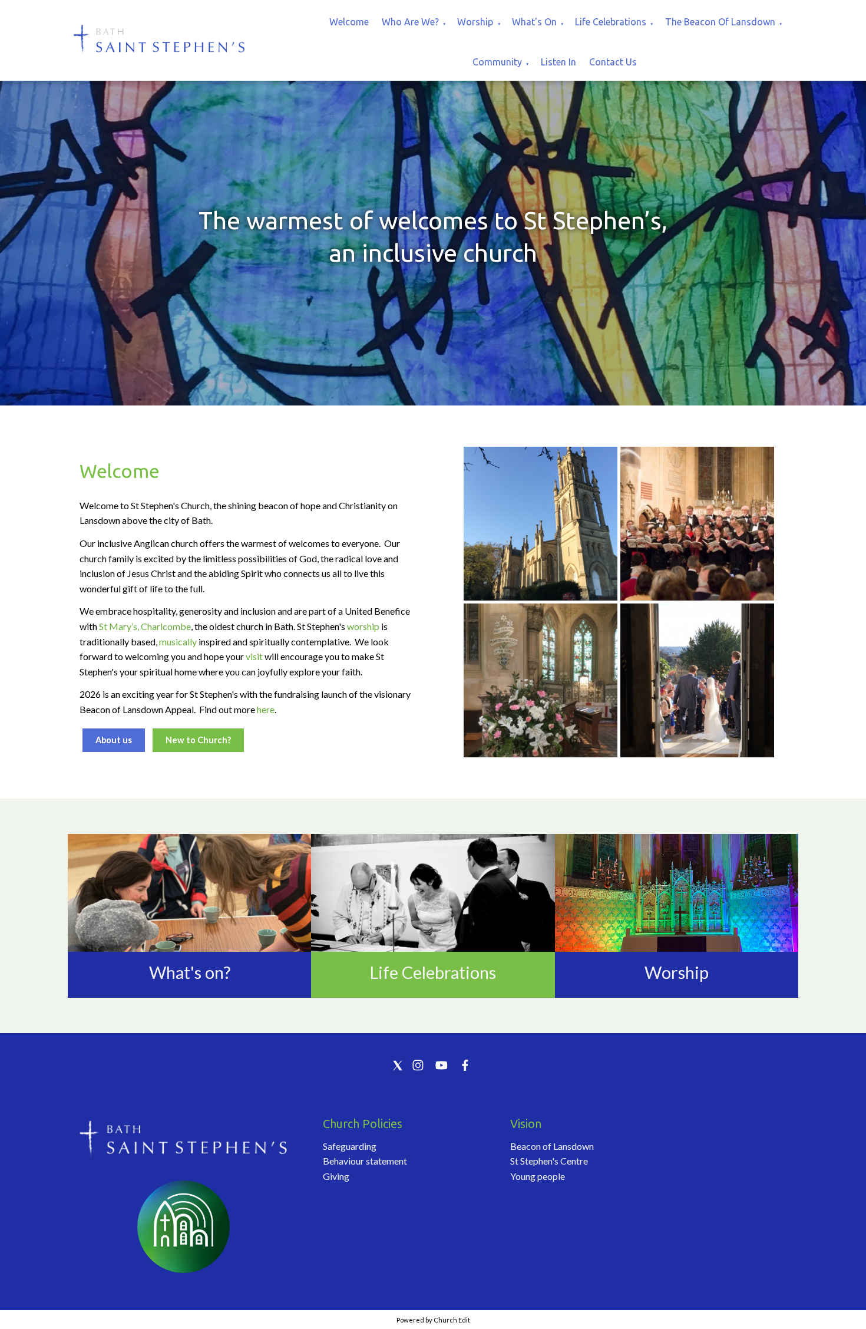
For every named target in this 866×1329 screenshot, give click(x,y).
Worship (475, 22)
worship (363, 626)
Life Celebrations (610, 22)
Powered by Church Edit (433, 1320)
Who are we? (410, 22)
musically (178, 641)
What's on (534, 22)
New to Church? (198, 740)
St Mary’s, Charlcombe (145, 626)
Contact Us (613, 62)
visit (254, 656)
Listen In (558, 62)
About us (113, 740)
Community (497, 62)
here (266, 709)
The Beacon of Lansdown (720, 22)
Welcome (349, 22)
